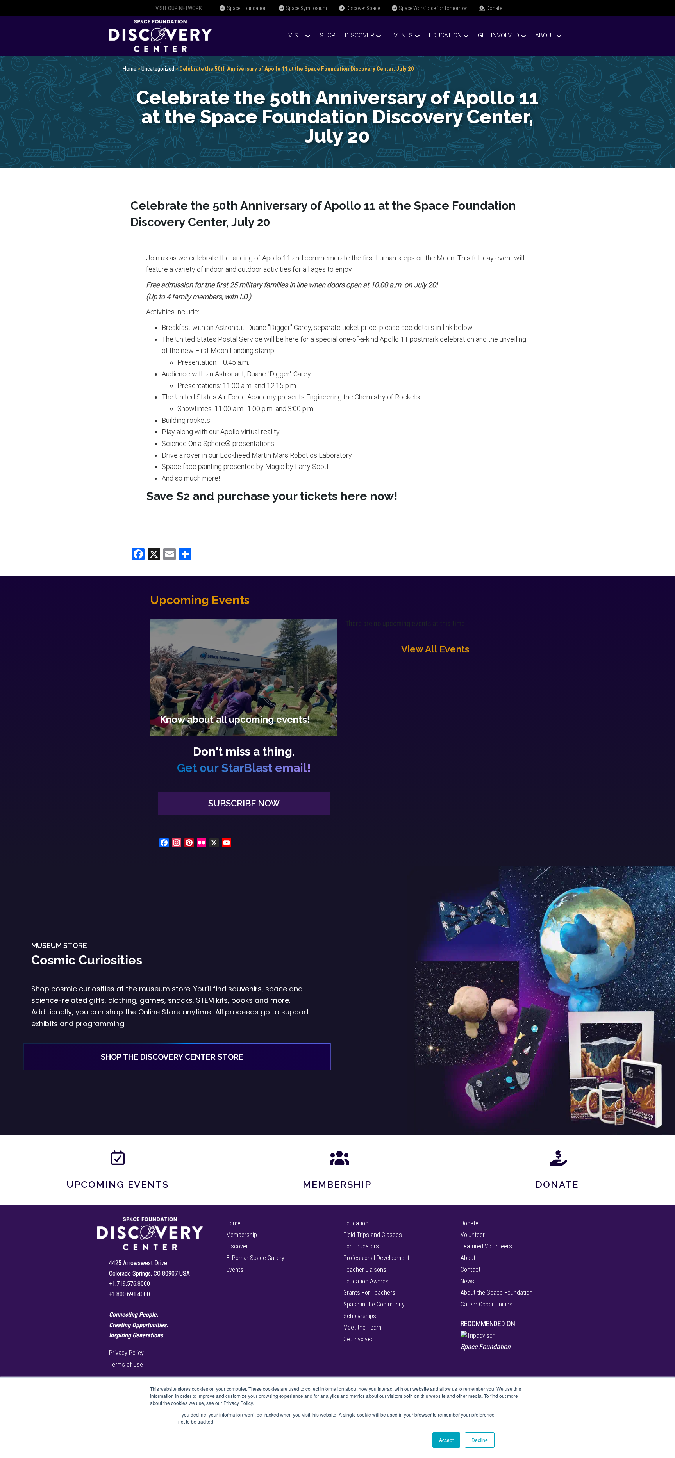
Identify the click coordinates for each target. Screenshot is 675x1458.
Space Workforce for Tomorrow (432, 8)
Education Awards (366, 1281)
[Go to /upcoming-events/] (244, 677)
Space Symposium (306, 8)
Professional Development (376, 1258)
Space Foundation (246, 8)
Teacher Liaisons (364, 1269)
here (353, 496)
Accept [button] (446, 1440)
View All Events (435, 649)
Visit (296, 35)
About (545, 35)
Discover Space (362, 8)
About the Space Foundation (496, 1292)
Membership (337, 1184)
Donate (493, 8)
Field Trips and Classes (372, 1235)
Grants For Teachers (369, 1292)
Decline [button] (479, 1440)
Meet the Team (362, 1327)
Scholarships (359, 1316)
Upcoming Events (117, 1184)
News (467, 1281)
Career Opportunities (486, 1304)
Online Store (159, 1012)
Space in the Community (374, 1304)
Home (129, 68)
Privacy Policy (126, 1352)
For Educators (361, 1246)
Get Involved (498, 35)
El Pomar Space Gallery (255, 1258)
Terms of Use (126, 1364)
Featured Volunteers (486, 1246)
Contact (470, 1269)
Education (445, 35)
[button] (244, 803)
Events (401, 35)
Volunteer (473, 1235)
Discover (359, 35)
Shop (328, 35)
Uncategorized (157, 68)
